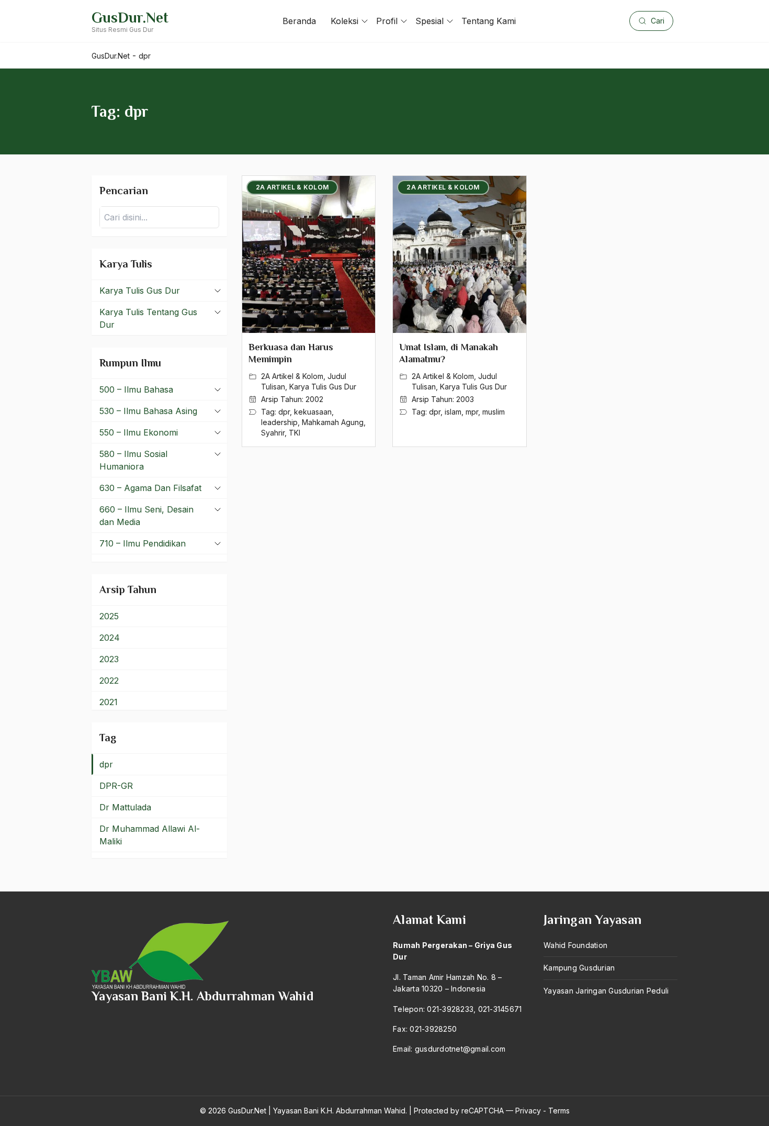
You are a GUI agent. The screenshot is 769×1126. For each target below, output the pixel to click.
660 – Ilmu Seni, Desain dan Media (146, 515)
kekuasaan (313, 411)
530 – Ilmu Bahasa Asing (148, 411)
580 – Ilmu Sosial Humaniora (133, 460)
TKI (294, 432)
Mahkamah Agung (333, 422)
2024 (109, 637)
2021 (108, 702)
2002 (314, 399)
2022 (109, 680)
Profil (387, 21)
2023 (109, 659)
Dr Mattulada (125, 807)
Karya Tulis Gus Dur (322, 386)
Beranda (299, 21)
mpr (472, 411)
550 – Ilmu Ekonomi (138, 432)
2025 (109, 616)
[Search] (208, 217)
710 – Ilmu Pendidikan (142, 543)
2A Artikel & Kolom (292, 376)
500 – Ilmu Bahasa (136, 389)
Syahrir (273, 432)
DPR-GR (116, 786)
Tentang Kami (488, 21)
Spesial (429, 21)
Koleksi (344, 21)
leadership (279, 422)
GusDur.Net (130, 17)
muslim (493, 411)
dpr (284, 411)
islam (453, 411)
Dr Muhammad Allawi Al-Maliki (149, 834)
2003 (465, 399)
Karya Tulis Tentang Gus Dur (148, 318)
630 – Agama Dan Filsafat (150, 488)
